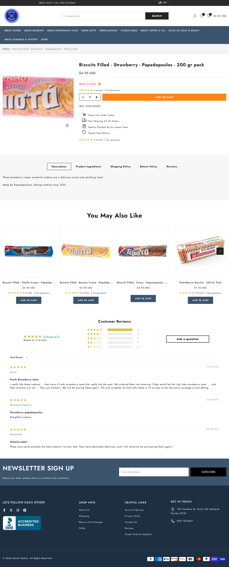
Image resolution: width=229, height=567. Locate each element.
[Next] (220, 251)
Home (6, 49)
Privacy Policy (133, 516)
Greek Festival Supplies (138, 534)
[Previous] (9, 251)
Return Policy (148, 166)
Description (59, 166)
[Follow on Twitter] (11, 510)
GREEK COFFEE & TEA (153, 30)
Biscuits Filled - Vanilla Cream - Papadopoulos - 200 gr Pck (38, 282)
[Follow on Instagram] (18, 510)
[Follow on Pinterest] (24, 510)
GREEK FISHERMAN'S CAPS (62, 30)
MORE (44, 39)
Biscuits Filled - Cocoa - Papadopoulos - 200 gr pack (149, 282)
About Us (84, 510)
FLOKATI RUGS (129, 30)
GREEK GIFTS (88, 30)
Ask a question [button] (188, 339)
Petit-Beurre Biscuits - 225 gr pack (200, 282)
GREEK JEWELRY (108, 30)
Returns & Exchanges (91, 522)
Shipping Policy (121, 166)
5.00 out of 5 (51, 336)
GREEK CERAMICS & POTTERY (21, 39)
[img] (18, 367)
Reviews (172, 166)
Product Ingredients (88, 166)
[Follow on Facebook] (4, 510)
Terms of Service (134, 510)
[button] (86, 90)
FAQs (82, 528)
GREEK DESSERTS (34, 30)
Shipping (84, 516)
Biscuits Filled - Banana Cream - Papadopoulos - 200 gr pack (97, 282)
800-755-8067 (68, 2)
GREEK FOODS (12, 30)
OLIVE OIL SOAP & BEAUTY (184, 30)
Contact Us (131, 522)
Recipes (129, 528)
